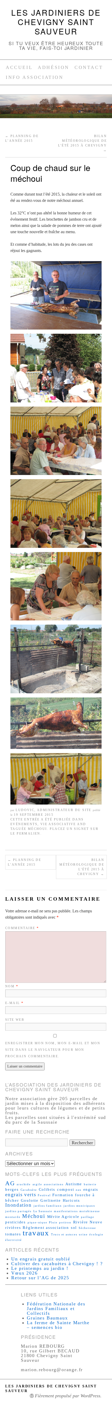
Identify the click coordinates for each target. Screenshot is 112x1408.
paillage (87, 1217)
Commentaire (22, 928)
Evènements (24, 824)
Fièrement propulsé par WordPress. (68, 1396)
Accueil (19, 67)
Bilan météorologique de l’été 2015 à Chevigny (81, 867)
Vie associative (58, 824)
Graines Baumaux (47, 1318)
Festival (44, 1195)
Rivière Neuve (88, 1222)
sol (74, 1227)
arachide (23, 1184)
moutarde (12, 1217)
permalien (28, 833)
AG (10, 1183)
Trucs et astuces (64, 1234)
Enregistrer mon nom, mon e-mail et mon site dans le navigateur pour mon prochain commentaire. (52, 1049)
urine (83, 1234)
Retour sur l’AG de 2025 (40, 1277)
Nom (11, 986)
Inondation (18, 1205)
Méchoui (37, 829)
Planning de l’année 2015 (24, 862)
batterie (90, 1184)
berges (12, 1189)
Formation (62, 1195)
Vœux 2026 (24, 1273)
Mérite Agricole (63, 1216)
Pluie (53, 1222)
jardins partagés (18, 1211)
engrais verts (20, 1194)
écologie (96, 1234)
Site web (14, 1020)
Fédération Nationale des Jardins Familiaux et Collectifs (56, 1308)
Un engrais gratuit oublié (40, 1259)
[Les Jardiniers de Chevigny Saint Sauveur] (56, 109)
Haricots (71, 1200)
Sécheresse (87, 1228)
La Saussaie (42, 1211)
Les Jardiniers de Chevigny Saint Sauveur (56, 22)
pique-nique (37, 1222)
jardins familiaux (48, 1205)
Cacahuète (29, 1189)
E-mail (14, 1003)
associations (54, 1184)
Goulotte (30, 1200)
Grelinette (50, 1200)
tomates (13, 1234)
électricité (13, 1240)
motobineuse (89, 1211)
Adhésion (53, 67)
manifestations (66, 1211)
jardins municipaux (79, 1205)
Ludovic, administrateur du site (53, 810)
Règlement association (46, 1227)
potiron (65, 1222)
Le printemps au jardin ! (39, 1268)
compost (65, 1189)
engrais (90, 1189)
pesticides (15, 1222)
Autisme (73, 1184)
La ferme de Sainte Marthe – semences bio (58, 1325)
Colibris (47, 1189)
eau (78, 1189)
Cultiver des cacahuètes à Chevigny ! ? (57, 1263)
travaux (36, 1233)
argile (37, 1184)
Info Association (35, 77)
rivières (13, 1227)
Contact (88, 67)
